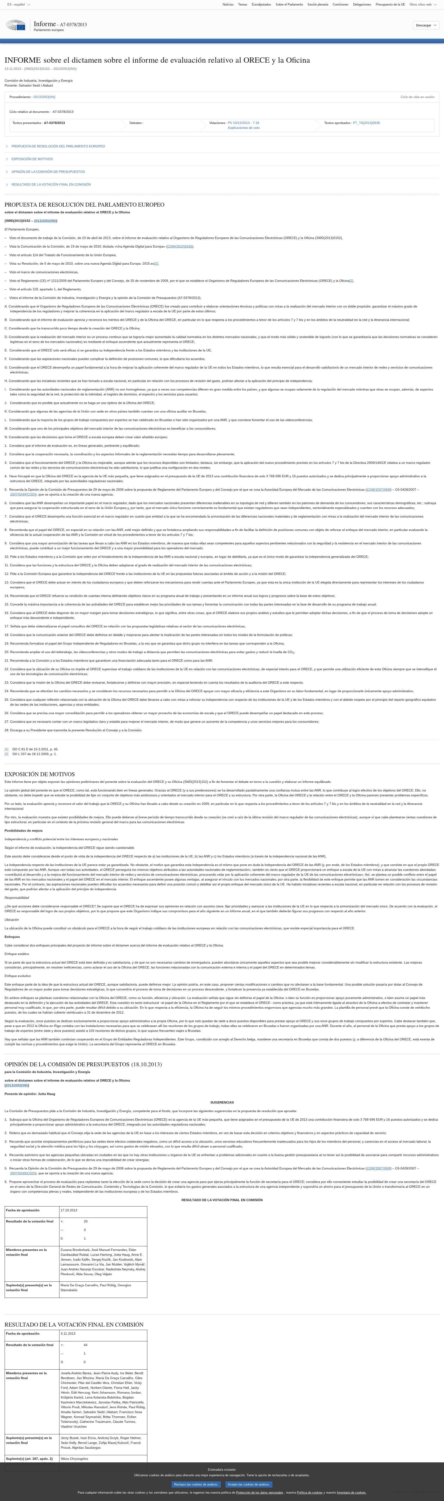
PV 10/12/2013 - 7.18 (243, 123)
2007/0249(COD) (22, 494)
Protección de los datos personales (259, 1492)
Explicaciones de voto (244, 128)
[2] (351, 280)
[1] (156, 263)
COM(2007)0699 (379, 489)
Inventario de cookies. (352, 1492)
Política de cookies (310, 1492)
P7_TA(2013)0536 (366, 123)
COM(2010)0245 (179, 246)
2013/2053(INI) (44, 97)
